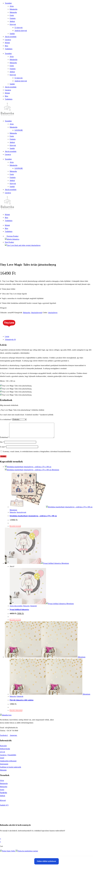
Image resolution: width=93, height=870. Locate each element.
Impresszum (4, 764)
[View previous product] (5, 236)
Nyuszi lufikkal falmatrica (19, 609)
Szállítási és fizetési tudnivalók (10, 767)
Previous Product (12, 236)
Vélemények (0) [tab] (10, 339)
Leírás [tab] (7, 336)
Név (2, 442)
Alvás (12, 6)
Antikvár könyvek (21, 31)
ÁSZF (2, 758)
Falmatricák (33, 606)
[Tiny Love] (9, 332)
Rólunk (7, 43)
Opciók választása (16, 710)
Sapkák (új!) (4, 805)
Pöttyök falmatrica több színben (21, 700)
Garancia (8, 40)
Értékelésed (4, 437)
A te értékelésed (6, 419)
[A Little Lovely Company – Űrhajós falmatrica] (12, 239)
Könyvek (13, 24)
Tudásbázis (8, 49)
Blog (6, 46)
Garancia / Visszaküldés (8, 755)
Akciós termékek (10, 37)
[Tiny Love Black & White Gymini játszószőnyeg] (22, 245)
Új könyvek (19, 27)
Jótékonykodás (5, 749)
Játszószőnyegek (36, 312)
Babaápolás (13, 9)
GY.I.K (2, 752)
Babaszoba (13, 12)
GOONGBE (19, 130)
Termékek (8, 3)
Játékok (12, 21)
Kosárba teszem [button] (15, 526)
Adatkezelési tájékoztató (8, 761)
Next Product (9, 242)
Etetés (12, 15)
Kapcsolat (3, 746)
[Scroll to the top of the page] (0, 835)
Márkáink (3, 770)
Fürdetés (13, 18)
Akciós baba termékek (16, 606)
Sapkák (12, 34)
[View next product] (15, 242)
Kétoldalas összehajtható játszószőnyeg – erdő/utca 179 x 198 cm (33, 516)
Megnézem (55, 470)
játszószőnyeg (52, 312)
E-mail (3, 447)
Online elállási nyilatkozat (46, 861)
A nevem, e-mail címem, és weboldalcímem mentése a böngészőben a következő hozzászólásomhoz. (37, 451)
